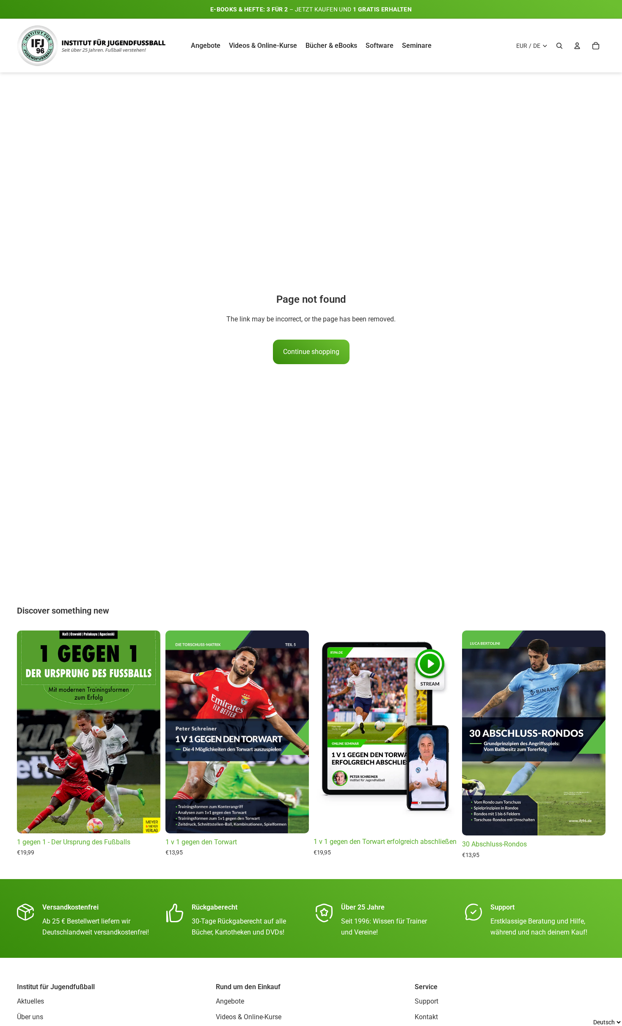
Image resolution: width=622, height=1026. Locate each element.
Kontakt (426, 1017)
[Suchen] (559, 45)
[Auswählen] (147, 820)
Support (426, 1001)
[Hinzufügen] (443, 819)
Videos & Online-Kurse (248, 1017)
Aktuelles (30, 1001)
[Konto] (577, 45)
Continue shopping (311, 352)
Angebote (230, 1001)
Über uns (30, 1017)
